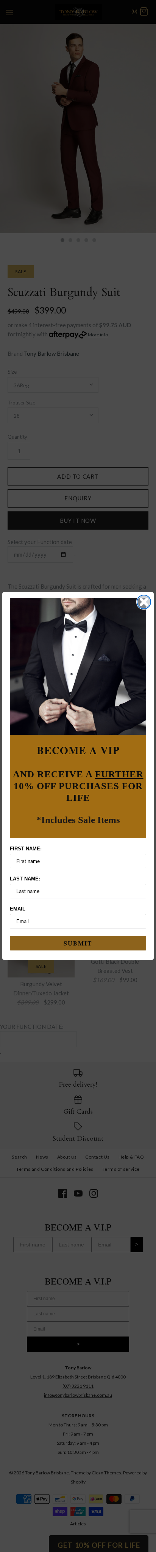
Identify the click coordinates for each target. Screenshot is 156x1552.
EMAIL (17, 909)
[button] (78, 666)
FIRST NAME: (26, 849)
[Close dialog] (144, 602)
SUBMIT (78, 943)
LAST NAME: (25, 879)
